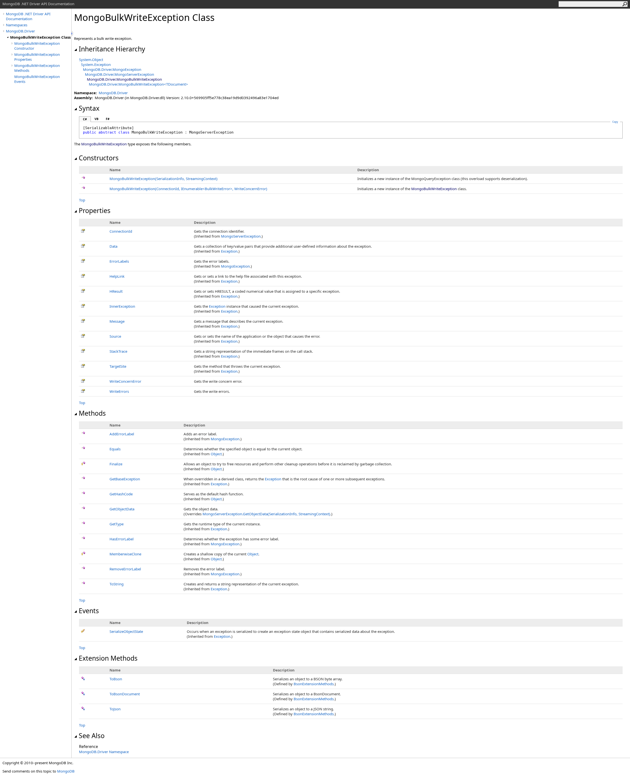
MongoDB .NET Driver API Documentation (28, 16)
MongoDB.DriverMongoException (112, 69)
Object (216, 453)
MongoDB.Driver (20, 31)
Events (89, 610)
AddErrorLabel (122, 433)
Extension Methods (108, 658)
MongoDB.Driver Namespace (104, 751)
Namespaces (16, 24)
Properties (94, 210)
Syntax (89, 108)
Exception (229, 251)
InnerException (122, 306)
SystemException (96, 64)
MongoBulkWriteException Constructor (37, 46)
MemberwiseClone (125, 553)
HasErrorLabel (122, 538)
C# (85, 119)
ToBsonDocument (125, 693)
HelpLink (117, 276)
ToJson (115, 708)
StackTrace (118, 351)
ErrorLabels (119, 261)
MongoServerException (241, 236)
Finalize (116, 463)
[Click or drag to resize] (72, 33)
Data (113, 246)
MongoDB (66, 771)
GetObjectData (122, 508)
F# (108, 119)
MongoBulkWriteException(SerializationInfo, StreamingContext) (164, 178)
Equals (115, 448)
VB (96, 119)
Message (117, 321)
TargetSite (118, 366)
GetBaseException (125, 478)
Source (115, 336)
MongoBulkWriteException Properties (37, 57)
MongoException (235, 266)
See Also (92, 735)
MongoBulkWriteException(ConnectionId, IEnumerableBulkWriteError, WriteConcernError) (188, 188)
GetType (117, 523)
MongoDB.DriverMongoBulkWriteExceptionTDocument (138, 84)
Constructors (99, 157)
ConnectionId (121, 231)
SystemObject (91, 59)
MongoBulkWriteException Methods (37, 68)
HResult (116, 291)
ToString (117, 583)
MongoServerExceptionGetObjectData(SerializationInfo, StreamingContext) (266, 513)
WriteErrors (119, 391)
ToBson (116, 678)
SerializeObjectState (126, 631)
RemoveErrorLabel (125, 568)
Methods (92, 413)
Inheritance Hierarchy (112, 49)
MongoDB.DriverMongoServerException (119, 74)
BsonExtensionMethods (314, 683)
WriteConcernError (125, 381)
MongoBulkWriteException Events (37, 79)
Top (82, 200)
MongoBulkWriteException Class (40, 37)
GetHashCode (121, 493)
